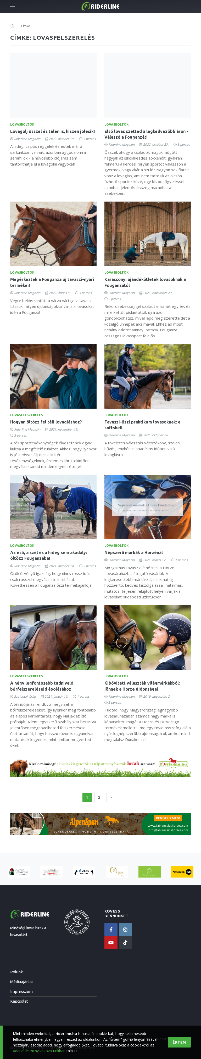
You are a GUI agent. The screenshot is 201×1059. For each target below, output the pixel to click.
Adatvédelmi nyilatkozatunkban (39, 1050)
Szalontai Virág (25, 696)
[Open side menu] (12, 6)
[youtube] (111, 942)
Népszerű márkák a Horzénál (133, 552)
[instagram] (125, 929)
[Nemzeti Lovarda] (51, 872)
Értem (179, 1042)
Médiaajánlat (21, 981)
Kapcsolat (19, 1001)
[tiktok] (125, 942)
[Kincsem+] (182, 872)
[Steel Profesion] (84, 872)
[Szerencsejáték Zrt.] (149, 872)
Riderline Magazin (27, 139)
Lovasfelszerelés (26, 415)
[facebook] (111, 929)
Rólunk (16, 972)
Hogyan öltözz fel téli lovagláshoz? (46, 422)
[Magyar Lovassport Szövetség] (19, 872)
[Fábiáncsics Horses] (117, 872)
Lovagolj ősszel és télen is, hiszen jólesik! (52, 131)
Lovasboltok (22, 124)
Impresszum (21, 991)
